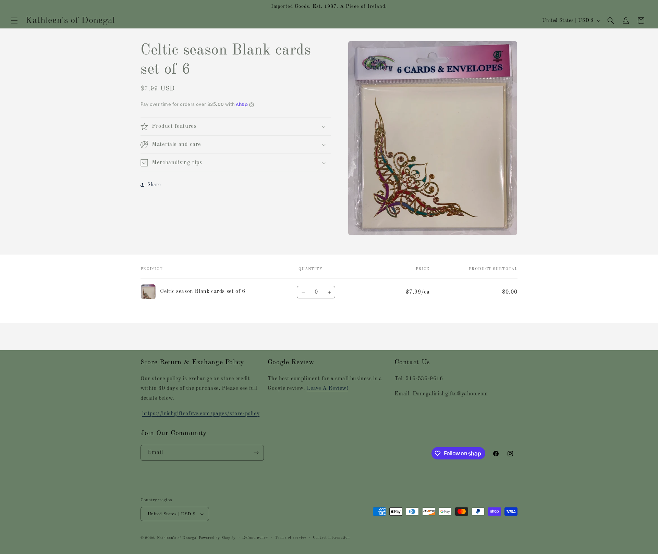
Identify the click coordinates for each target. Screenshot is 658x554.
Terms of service (290, 538)
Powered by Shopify (217, 538)
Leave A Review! (327, 388)
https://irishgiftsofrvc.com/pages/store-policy (201, 414)
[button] (14, 20)
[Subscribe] (256, 453)
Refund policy (255, 538)
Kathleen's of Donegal (178, 538)
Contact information (331, 538)
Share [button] (154, 184)
